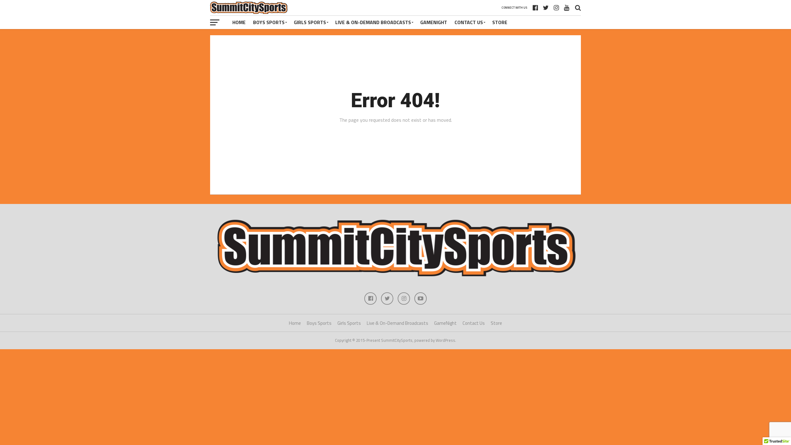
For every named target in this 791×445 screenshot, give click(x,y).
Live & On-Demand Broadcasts (373, 22)
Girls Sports (310, 22)
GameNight (433, 22)
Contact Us (469, 22)
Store (499, 22)
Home (239, 22)
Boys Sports (269, 22)
